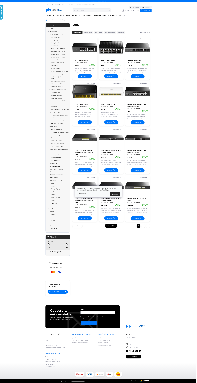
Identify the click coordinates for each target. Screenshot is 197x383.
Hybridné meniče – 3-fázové (58, 54)
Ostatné (53, 200)
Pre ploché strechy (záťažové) (58, 118)
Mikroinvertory (54, 65)
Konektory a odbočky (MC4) (57, 155)
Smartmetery (54, 106)
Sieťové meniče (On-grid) (57, 60)
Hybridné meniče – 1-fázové (58, 57)
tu (108, 190)
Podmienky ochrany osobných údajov (85, 4)
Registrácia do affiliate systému (79, 342)
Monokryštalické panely (57, 43)
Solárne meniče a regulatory (57, 51)
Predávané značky (50, 366)
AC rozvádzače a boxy (56, 95)
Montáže (53, 194)
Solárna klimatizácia (55, 126)
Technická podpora (50, 357)
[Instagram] (130, 351)
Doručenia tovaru (101, 338)
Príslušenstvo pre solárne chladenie (60, 132)
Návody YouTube (49, 364)
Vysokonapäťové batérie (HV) (58, 81)
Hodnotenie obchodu (102, 342)
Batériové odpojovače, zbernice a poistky (59, 77)
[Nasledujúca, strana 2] (143, 226)
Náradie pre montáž (56, 157)
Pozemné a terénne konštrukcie (59, 121)
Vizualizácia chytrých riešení (52, 361)
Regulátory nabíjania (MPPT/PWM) (59, 71)
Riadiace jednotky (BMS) (57, 86)
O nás (46, 4)
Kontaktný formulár (134, 356)
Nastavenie (82, 193)
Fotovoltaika (53, 31)
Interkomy (52, 209)
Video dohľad (53, 203)
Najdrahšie (98, 32)
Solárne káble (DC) (55, 152)
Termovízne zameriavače (56, 174)
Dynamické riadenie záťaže (57, 143)
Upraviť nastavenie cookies (77, 381)
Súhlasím (115, 194)
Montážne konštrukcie (56, 112)
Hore (78, 226)
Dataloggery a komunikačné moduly (60, 109)
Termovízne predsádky (56, 180)
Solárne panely (54, 40)
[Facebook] (127, 351)
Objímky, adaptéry (55, 189)
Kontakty (57, 4)
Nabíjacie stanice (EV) (55, 135)
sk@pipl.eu (132, 344)
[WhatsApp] (133, 351)
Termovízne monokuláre (56, 169)
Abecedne (121, 32)
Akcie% (52, 28)
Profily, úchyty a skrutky (57, 123)
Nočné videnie (54, 177)
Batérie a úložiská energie (56, 74)
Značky (52, 211)
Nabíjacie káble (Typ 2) (56, 140)
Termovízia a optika (55, 166)
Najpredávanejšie (110, 32)
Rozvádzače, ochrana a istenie (58, 89)
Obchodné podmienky (67, 4)
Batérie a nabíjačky (55, 197)
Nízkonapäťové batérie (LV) (57, 84)
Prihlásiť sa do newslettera (89, 323)
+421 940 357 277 (133, 347)
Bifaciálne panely (55, 45)
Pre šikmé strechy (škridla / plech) (59, 115)
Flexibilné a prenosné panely (58, 48)
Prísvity (52, 192)
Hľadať (108, 10)
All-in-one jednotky (55, 37)
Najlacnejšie (88, 32)
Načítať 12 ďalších (111, 226)
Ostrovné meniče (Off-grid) (57, 62)
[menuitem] (48, 15)
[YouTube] (137, 351)
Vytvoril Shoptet (135, 381)
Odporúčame (77, 32)
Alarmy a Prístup (54, 206)
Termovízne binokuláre (56, 172)
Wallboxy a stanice (55, 138)
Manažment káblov (55, 160)
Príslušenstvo (53, 163)
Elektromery (54, 103)
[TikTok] (140, 351)
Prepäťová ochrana (55, 92)
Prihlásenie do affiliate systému (79, 340)
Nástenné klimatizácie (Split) (58, 129)
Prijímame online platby (103, 340)
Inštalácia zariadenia (50, 359)
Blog (52, 4)
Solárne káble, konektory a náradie (59, 149)
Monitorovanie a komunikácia (57, 101)
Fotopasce (52, 183)
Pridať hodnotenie (54, 291)
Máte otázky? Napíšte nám (104, 345)
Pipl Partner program (76, 338)
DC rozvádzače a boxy (56, 98)
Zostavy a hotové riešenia (56, 34)
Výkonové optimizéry (56, 68)
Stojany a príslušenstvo (56, 146)
